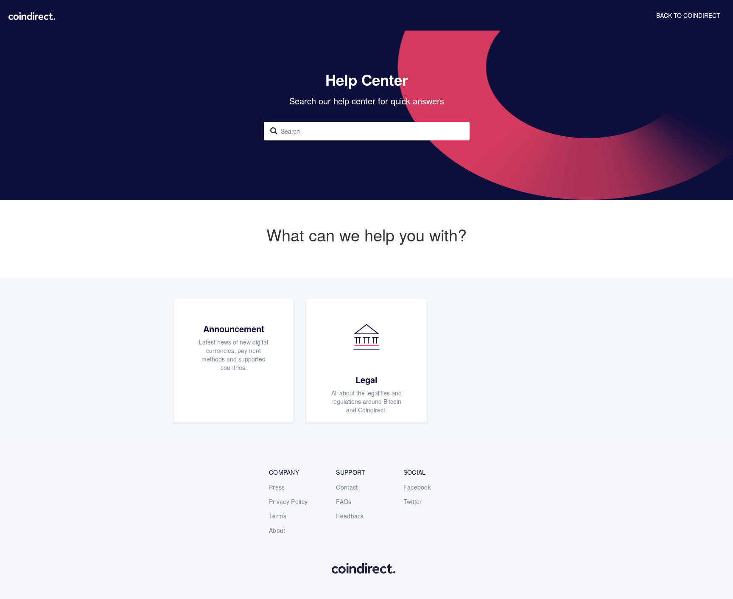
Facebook (417, 487)
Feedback (350, 516)
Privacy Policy (288, 501)
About (277, 530)
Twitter (412, 501)
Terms (278, 516)
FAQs (343, 501)
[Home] (31, 15)
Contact (347, 487)
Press (277, 487)
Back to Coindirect (688, 15)
